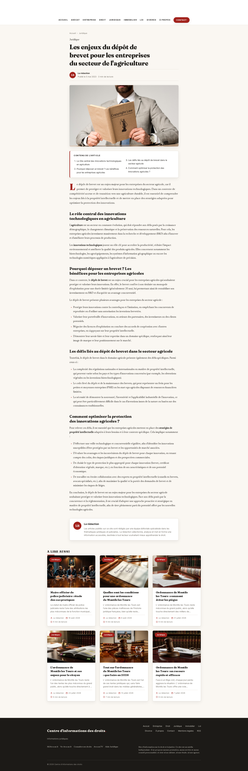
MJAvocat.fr (52, 747)
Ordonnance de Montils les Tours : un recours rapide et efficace (172, 671)
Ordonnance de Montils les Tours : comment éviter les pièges (172, 596)
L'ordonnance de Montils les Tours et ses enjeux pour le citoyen (66, 671)
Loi (142, 20)
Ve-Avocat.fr (66, 747)
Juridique (115, 20)
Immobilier (130, 20)
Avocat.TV (98, 747)
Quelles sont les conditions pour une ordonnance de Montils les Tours (121, 596)
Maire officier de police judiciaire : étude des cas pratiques (66, 596)
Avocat (75, 20)
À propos (164, 20)
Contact (181, 20)
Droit (102, 20)
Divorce (151, 20)
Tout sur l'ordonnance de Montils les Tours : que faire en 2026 (118, 671)
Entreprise (89, 20)
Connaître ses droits (83, 747)
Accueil (63, 20)
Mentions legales (186, 731)
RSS (199, 731)
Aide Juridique (111, 747)
